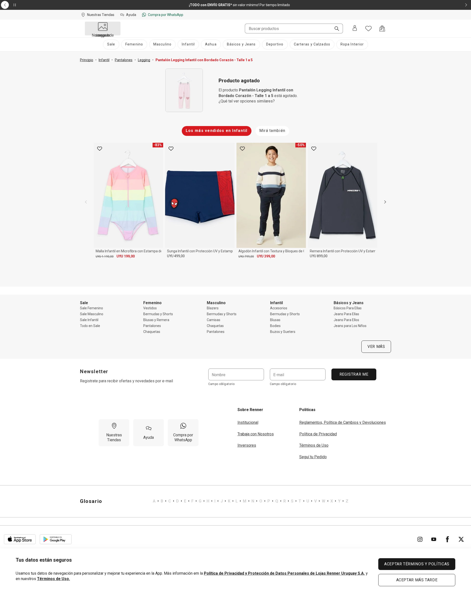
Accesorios (278, 308)
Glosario (91, 501)
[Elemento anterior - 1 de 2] (5, 5)
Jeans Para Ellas (346, 314)
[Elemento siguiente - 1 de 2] (466, 5)
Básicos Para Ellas (348, 308)
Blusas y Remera (156, 320)
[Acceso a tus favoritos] (368, 28)
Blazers (213, 308)
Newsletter (94, 371)
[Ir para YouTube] (434, 539)
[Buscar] (335, 29)
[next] (385, 202)
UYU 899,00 (318, 256)
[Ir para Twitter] (461, 539)
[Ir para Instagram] (420, 539)
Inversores (246, 445)
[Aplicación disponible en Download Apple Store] (20, 539)
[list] (250, 501)
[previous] (86, 202)
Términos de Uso (313, 445)
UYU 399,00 (266, 256)
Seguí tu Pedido (313, 457)
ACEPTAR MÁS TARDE (417, 580)
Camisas (213, 320)
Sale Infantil (89, 320)
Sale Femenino (91, 308)
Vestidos (150, 308)
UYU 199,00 (126, 256)
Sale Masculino (91, 314)
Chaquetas (151, 332)
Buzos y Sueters (282, 332)
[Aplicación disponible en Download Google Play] (56, 539)
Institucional (247, 422)
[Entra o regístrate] (355, 28)
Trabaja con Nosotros (255, 434)
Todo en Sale (90, 326)
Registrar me (353, 374)
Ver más (376, 346)
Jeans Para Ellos (346, 320)
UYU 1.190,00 (105, 256)
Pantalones (152, 326)
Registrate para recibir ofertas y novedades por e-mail (126, 381)
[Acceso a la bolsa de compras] (382, 28)
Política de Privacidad (318, 434)
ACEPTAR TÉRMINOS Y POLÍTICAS (416, 564)
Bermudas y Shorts (158, 314)
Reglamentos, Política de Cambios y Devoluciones (342, 422)
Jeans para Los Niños (350, 326)
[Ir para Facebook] (447, 539)
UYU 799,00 (246, 256)
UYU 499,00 (176, 256)
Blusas (275, 320)
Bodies (275, 326)
